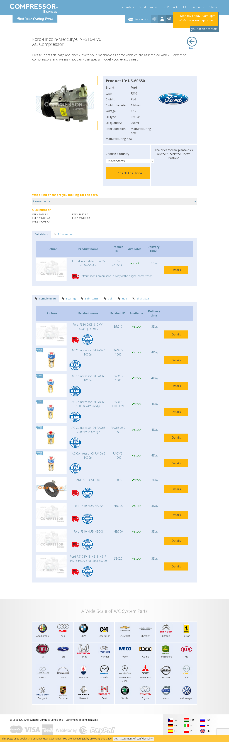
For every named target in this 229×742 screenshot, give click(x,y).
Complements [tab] (48, 298)
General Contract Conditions (46, 719)
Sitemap (214, 7)
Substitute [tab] (41, 234)
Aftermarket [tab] (66, 234)
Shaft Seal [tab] (143, 298)
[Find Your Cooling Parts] (34, 8)
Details (176, 270)
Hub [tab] (124, 298)
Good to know (147, 7)
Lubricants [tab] (91, 298)
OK (116, 738)
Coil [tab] (110, 298)
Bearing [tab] (71, 298)
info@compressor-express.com (197, 20)
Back (192, 48)
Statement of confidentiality (82, 719)
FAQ (186, 7)
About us (198, 7)
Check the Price (130, 173)
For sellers (127, 7)
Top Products (170, 7)
